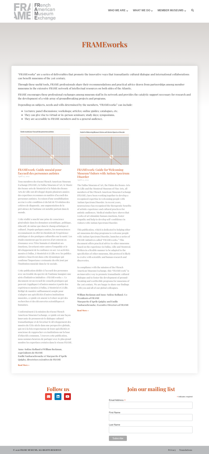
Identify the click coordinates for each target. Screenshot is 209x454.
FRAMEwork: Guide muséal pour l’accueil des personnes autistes (40, 171)
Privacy (172, 450)
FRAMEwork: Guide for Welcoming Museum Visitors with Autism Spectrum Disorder (103, 173)
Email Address (117, 400)
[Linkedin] (58, 396)
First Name (114, 412)
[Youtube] (67, 396)
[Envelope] (48, 396)
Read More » (23, 365)
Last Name (114, 425)
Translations (185, 450)
